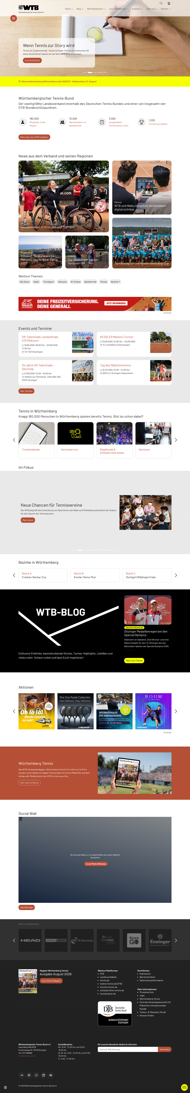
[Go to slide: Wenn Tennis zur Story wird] (90, 72)
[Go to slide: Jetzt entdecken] (95, 550)
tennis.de (104, 980)
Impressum (145, 973)
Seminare (144, 449)
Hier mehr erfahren (29, 782)
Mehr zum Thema (134, 660)
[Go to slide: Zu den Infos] (100, 550)
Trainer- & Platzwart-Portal (153, 1012)
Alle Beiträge (26, 907)
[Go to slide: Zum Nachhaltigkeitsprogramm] (105, 550)
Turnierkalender (31, 449)
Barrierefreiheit (147, 977)
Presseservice (147, 992)
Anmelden (165, 1049)
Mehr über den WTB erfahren (34, 137)
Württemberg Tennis (150, 998)
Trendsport (48, 281)
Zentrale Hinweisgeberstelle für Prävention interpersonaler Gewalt (155, 1005)
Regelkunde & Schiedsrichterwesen (112, 451)
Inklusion (62, 281)
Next (176, 440)
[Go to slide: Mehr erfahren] (75, 550)
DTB (102, 973)
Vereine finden (147, 1015)
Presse (103, 281)
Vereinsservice (69, 449)
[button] (5, 1087)
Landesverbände (108, 977)
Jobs (142, 995)
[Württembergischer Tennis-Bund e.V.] (31, 7)
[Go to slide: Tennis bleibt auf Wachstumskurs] (95, 72)
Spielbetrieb (90, 281)
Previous (14, 440)
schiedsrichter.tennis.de (112, 990)
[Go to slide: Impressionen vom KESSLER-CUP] (100, 72)
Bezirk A (27, 573)
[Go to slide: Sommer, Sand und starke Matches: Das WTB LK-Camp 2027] (85, 72)
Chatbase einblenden (184, 1087)
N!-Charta (75, 281)
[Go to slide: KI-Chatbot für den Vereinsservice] (85, 550)
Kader (36, 281)
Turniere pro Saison (158, 124)
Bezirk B (79, 573)
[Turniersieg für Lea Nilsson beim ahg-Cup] (142, 245)
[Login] (169, 3)
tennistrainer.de (108, 993)
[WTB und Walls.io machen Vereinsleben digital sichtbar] (142, 188)
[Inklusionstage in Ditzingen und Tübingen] (63, 203)
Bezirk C (131, 573)
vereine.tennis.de (108, 987)
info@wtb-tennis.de (27, 1056)
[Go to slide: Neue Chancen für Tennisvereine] (80, 550)
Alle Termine (26, 391)
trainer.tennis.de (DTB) (111, 983)
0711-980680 (27, 1053)
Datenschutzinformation (151, 980)
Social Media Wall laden (96, 864)
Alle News (24, 281)
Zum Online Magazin (51, 980)
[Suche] (161, 3)
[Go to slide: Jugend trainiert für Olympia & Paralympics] (115, 550)
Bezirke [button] (114, 281)
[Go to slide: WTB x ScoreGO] (105, 72)
